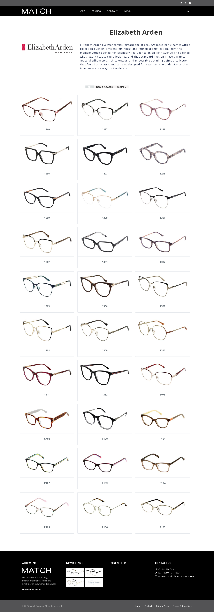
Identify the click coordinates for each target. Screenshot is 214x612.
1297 (105, 173)
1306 (105, 306)
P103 (105, 483)
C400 (47, 438)
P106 (105, 527)
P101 (163, 438)
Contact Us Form (166, 569)
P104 (163, 483)
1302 (47, 262)
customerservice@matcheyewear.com (176, 576)
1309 (105, 350)
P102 (47, 483)
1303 (105, 262)
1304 (162, 262)
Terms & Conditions (182, 606)
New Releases (104, 86)
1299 (47, 217)
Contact (148, 606)
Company (112, 11)
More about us (30, 589)
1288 (162, 129)
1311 (47, 394)
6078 (162, 394)
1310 (162, 350)
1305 (47, 306)
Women (121, 86)
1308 (47, 350)
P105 (47, 527)
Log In (127, 11)
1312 (105, 394)
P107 (163, 527)
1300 (105, 217)
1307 (162, 306)
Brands (96, 11)
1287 (105, 129)
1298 (162, 173)
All (90, 86)
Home (82, 11)
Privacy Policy (162, 606)
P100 (105, 438)
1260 (47, 129)
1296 (47, 173)
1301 (162, 217)
